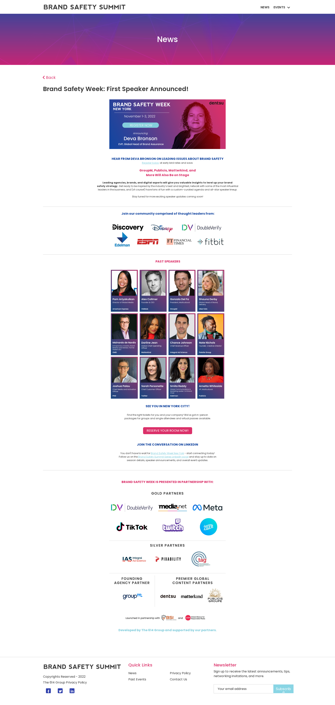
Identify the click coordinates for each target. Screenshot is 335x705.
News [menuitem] (265, 7)
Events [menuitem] (279, 7)
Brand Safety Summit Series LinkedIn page (163, 456)
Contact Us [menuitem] (178, 679)
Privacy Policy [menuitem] (180, 673)
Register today (150, 162)
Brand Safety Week (162, 453)
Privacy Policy (76, 682)
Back (50, 77)
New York (178, 453)
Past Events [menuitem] (137, 679)
